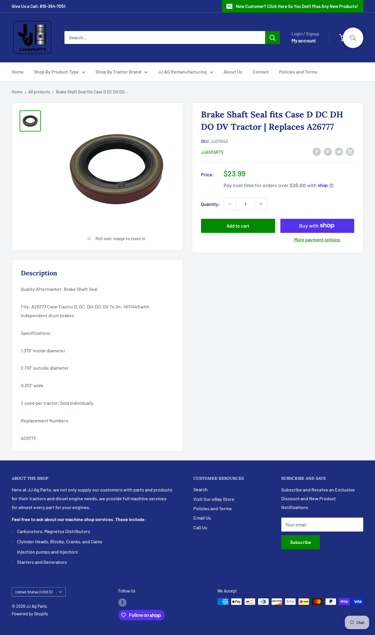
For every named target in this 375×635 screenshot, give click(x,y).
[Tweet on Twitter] (339, 151)
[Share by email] (350, 151)
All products (39, 91)
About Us (233, 71)
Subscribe (300, 542)
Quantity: (210, 203)
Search (200, 489)
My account (304, 40)
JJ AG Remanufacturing (182, 71)
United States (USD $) (33, 591)
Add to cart (237, 225)
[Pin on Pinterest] (328, 151)
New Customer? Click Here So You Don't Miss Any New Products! (297, 6)
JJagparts (212, 151)
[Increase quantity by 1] (261, 204)
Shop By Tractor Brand (118, 71)
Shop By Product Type (56, 71)
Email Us (202, 517)
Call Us (200, 527)
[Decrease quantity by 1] (230, 204)
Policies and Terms (298, 71)
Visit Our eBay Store (213, 499)
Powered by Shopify (30, 613)
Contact (261, 71)
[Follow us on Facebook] (122, 602)
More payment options (317, 239)
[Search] (272, 37)
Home (18, 71)
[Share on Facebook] (317, 151)
